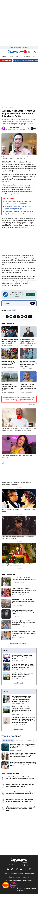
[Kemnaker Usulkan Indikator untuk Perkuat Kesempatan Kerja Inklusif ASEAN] (6, 658)
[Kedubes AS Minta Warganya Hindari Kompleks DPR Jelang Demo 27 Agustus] (9, 376)
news (14, 310)
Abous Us (6, 873)
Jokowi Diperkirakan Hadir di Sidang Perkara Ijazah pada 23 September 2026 (24, 578)
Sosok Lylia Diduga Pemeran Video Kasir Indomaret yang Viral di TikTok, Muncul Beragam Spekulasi (21, 777)
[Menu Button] (2, 52)
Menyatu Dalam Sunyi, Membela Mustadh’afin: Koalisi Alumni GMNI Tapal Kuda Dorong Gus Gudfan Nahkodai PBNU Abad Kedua (22, 698)
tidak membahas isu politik (22, 171)
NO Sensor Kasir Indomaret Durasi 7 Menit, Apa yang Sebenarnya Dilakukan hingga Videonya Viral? (21, 792)
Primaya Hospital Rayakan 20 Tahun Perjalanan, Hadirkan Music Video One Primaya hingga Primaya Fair (23, 665)
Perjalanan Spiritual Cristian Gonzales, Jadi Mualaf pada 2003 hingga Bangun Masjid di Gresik (23, 763)
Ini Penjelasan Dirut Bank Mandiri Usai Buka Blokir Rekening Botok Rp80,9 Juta (28, 341)
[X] (14, 316)
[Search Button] (35, 52)
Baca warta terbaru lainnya (18, 643)
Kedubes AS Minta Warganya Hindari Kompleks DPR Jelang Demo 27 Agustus (9, 387)
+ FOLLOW (30, 294)
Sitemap (18, 877)
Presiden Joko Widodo (8, 256)
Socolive (17, 890)
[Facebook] (11, 316)
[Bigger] (35, 128)
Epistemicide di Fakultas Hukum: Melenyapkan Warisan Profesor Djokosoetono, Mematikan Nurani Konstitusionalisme (21, 709)
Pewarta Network (28, 880)
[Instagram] (12, 869)
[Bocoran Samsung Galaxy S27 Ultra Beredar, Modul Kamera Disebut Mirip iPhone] (6, 614)
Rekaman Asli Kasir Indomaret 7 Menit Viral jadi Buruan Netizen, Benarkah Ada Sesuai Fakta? (19, 800)
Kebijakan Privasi (29, 873)
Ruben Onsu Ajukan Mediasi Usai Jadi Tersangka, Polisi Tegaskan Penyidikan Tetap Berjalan (23, 622)
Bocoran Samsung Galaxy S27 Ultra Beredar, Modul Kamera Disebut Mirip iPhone (23, 611)
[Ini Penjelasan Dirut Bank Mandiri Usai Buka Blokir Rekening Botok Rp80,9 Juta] (28, 331)
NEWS (4, 57)
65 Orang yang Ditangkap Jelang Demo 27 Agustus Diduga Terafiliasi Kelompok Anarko (24, 633)
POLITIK (11, 57)
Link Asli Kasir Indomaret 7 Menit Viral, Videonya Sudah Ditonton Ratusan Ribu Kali (20, 785)
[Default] (32, 128)
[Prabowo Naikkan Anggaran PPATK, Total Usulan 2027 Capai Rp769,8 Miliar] (9, 331)
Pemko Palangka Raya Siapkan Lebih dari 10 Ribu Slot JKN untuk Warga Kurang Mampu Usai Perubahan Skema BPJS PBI (23, 755)
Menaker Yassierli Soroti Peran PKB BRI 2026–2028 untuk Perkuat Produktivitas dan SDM (22, 674)
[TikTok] (25, 869)
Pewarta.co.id (14, 880)
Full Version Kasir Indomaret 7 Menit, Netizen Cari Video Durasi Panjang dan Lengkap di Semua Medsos (20, 808)
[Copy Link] (7, 316)
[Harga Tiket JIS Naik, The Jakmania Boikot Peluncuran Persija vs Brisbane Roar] (6, 603)
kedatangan (19, 187)
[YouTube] (21, 869)
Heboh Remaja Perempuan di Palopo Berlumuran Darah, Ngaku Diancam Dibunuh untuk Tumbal (28, 364)
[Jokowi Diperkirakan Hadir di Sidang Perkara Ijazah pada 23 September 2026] (6, 581)
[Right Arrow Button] (35, 57)
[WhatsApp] (25, 316)
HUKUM (18, 57)
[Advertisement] (19, 19)
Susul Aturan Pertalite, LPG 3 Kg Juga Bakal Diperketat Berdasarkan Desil (9, 363)
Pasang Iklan (26, 877)
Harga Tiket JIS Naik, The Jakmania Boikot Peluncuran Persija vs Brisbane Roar (23, 601)
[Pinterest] (22, 316)
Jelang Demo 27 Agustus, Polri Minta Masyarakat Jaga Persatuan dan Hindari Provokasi (28, 387)
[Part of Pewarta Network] (19, 860)
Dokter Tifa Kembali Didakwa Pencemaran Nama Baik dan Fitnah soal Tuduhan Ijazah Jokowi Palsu (24, 590)
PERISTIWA (27, 57)
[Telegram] (18, 316)
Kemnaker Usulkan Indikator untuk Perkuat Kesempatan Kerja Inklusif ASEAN (22, 656)
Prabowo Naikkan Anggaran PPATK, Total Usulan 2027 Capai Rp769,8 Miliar (9, 341)
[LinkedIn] (30, 869)
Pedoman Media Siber (17, 873)
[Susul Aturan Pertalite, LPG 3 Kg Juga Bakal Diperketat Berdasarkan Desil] (9, 353)
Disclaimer (11, 877)
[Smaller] (29, 128)
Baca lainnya (18, 683)
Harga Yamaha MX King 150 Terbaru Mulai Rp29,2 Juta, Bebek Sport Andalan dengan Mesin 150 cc (22, 746)
